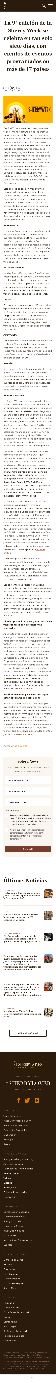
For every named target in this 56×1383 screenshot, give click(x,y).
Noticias (7, 1317)
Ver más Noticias (28, 1033)
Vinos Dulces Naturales (15, 1125)
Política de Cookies (13, 1335)
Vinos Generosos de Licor (17, 1120)
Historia (7, 1264)
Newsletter (9, 1197)
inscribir (7, 664)
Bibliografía (9, 1187)
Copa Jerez (9, 1235)
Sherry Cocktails (12, 1221)
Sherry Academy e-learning (18, 1159)
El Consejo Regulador (15, 1283)
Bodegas (8, 1139)
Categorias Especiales (15, 1130)
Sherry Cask (9, 1288)
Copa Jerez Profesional (16, 1312)
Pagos (6, 1144)
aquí (25, 634)
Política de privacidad (25, 818)
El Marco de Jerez (13, 1259)
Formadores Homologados (18, 1168)
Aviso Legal (9, 1326)
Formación (9, 1303)
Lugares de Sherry (13, 1226)
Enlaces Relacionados (15, 1192)
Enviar (28, 849)
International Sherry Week (17, 1240)
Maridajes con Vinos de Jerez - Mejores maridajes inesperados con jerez (22, 1014)
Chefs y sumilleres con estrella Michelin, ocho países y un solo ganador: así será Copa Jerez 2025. (22, 939)
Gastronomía (10, 1321)
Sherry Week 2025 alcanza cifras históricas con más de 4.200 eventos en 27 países (20, 917)
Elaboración (9, 1135)
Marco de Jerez (12, 1307)
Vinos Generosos (12, 1116)
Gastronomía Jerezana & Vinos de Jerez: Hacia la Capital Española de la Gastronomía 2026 (21, 896)
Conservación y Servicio (16, 1212)
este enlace (9, 579)
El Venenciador (11, 1278)
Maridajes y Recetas (14, 1216)
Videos (7, 1178)
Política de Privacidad (15, 1331)
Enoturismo (9, 1269)
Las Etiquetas (10, 1274)
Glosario (7, 1182)
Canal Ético (9, 1340)
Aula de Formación (13, 1164)
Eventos (7, 1244)
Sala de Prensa (11, 1173)
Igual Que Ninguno (13, 1230)
